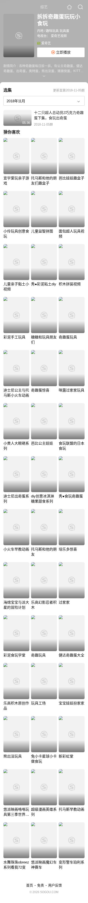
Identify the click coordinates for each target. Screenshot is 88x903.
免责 (40, 885)
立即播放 (63, 52)
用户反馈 (55, 885)
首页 (29, 885)
